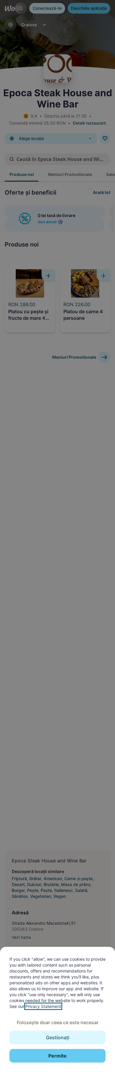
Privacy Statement (43, 1006)
